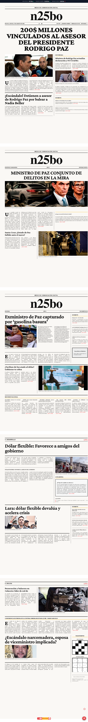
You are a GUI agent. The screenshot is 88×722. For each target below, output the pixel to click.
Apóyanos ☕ (84, 23)
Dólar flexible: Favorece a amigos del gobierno (42, 448)
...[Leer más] (37, 89)
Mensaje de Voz (76, 23)
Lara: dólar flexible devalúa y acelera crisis (32, 510)
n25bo (46, 15)
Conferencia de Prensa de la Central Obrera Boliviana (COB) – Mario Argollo (31, 618)
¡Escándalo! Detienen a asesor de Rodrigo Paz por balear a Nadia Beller (28, 99)
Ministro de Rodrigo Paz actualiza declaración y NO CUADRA (70, 59)
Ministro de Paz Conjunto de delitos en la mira (46, 175)
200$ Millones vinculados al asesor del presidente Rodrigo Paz (46, 39)
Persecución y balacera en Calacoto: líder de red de (17, 589)
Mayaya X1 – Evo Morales (77, 317)
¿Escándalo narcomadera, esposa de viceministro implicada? (36, 639)
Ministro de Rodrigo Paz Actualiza (63, 100)
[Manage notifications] (84, 709)
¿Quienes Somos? (66, 23)
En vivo (58, 23)
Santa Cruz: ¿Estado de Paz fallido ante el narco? (17, 233)
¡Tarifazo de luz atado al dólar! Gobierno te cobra (19, 368)
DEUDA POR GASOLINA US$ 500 (79, 520)
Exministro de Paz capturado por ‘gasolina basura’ (34, 319)
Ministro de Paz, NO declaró (61, 107)
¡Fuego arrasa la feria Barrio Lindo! (63, 214)
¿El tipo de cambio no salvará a (65, 482)
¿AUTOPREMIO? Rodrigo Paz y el (79, 327)
